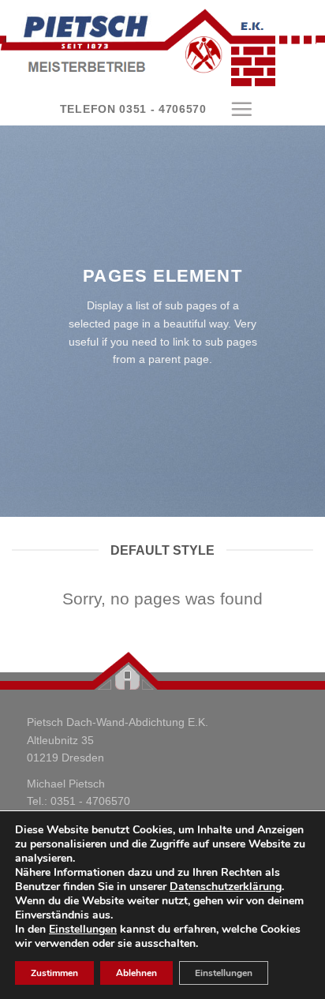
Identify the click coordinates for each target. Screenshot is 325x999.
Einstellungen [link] (83, 929)
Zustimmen (54, 973)
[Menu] (241, 109)
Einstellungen (223, 973)
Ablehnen (136, 973)
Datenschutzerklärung (226, 886)
